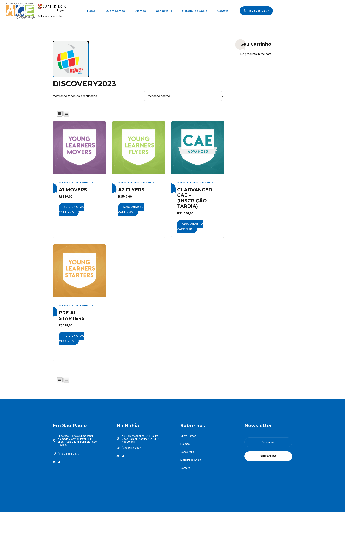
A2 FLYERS (131, 189)
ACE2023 (64, 182)
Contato (222, 10)
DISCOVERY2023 (85, 182)
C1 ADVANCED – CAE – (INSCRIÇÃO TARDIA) (196, 198)
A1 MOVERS (73, 189)
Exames (140, 10)
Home (91, 10)
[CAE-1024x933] (197, 147)
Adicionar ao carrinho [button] (71, 209)
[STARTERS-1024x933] (79, 270)
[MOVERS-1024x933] (79, 147)
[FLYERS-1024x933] (138, 147)
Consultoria (164, 10)
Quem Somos (115, 10)
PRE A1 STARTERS (72, 315)
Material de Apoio (194, 10)
